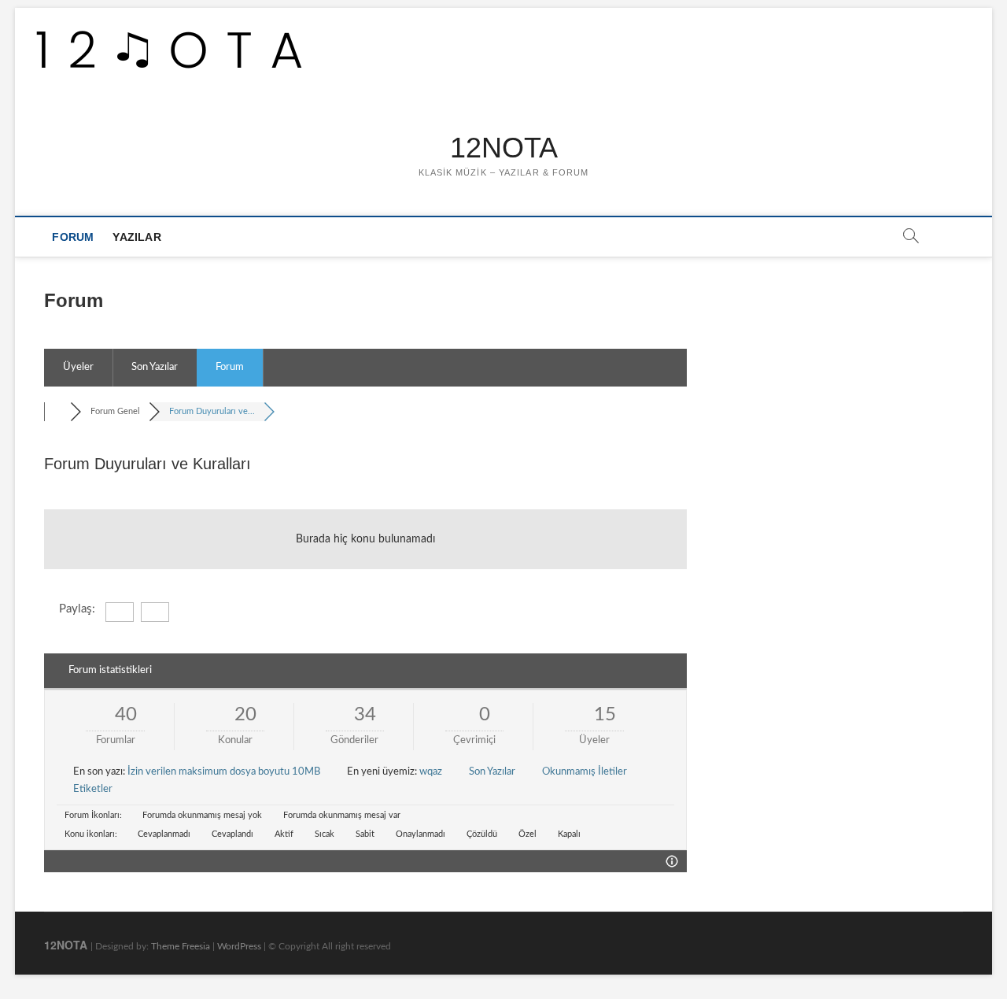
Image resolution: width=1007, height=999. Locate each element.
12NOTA (504, 147)
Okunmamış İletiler (584, 772)
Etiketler (93, 789)
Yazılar (136, 237)
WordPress (239, 946)
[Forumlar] (57, 411)
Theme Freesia (180, 946)
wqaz (430, 772)
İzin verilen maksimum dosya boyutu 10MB (223, 772)
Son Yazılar (154, 367)
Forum (73, 237)
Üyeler (78, 367)
